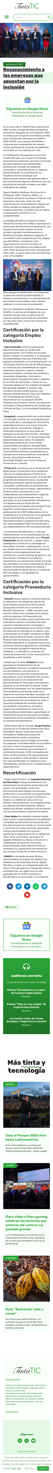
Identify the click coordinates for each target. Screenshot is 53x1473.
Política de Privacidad (26, 1451)
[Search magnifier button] (49, 17)
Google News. (35, 946)
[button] (6, 17)
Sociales (12, 907)
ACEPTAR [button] (43, 1468)
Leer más (16, 1468)
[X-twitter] (26, 1440)
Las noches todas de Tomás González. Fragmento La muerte (26, 1020)
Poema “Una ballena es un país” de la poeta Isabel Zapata (26, 991)
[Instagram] (20, 1440)
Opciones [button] (29, 1468)
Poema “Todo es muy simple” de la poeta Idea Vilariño (26, 1006)
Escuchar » (26, 996)
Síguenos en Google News (27, 109)
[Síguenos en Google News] (27, 100)
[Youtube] (33, 1440)
